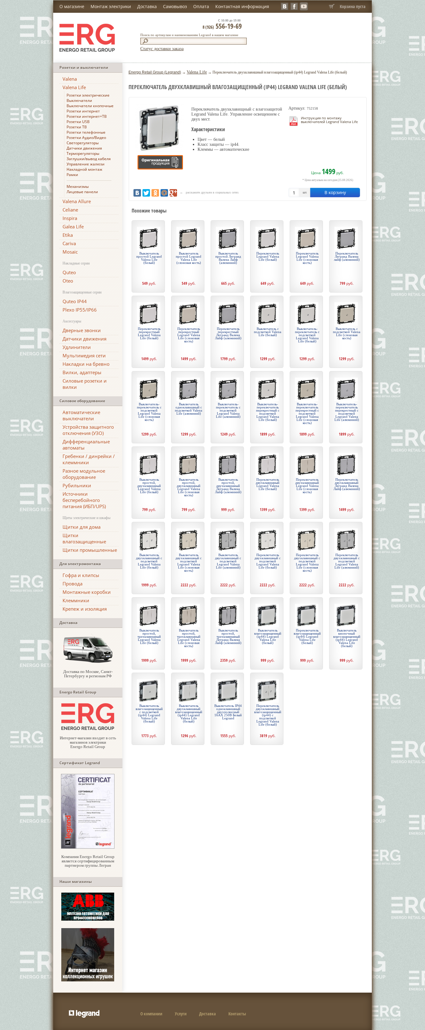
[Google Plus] (173, 193)
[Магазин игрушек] (87, 980)
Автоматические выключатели (81, 415)
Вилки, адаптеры (82, 372)
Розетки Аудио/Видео (86, 137)
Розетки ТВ (77, 127)
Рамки (72, 174)
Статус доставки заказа (162, 48)
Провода (72, 583)
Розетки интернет (83, 111)
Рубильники (77, 485)
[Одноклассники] (155, 193)
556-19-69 (222, 26)
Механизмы (78, 186)
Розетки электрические (88, 95)
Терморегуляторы (83, 153)
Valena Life (74, 87)
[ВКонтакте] (137, 193)
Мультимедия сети (84, 355)
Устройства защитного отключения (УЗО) (88, 430)
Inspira (70, 218)
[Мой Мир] (164, 193)
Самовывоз (175, 6)
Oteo (68, 281)
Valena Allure (77, 201)
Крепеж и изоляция (85, 609)
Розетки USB (78, 121)
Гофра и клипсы (81, 575)
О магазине (71, 6)
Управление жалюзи (86, 164)
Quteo (69, 272)
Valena (70, 79)
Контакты (237, 1014)
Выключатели (79, 100)
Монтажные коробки (87, 592)
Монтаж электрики (111, 6)
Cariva (69, 243)
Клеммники (76, 600)
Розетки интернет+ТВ (87, 116)
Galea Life (73, 226)
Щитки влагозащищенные (84, 538)
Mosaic (70, 252)
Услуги (181, 1014)
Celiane (70, 210)
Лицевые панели (82, 191)
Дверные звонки (82, 330)
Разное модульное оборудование (84, 474)
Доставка (147, 6)
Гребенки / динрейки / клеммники (89, 459)
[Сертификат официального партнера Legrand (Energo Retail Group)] (87, 847)
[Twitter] (146, 193)
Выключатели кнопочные (90, 105)
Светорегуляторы (83, 142)
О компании (151, 1014)
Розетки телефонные (86, 132)
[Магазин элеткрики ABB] (87, 919)
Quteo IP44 (75, 301)
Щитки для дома (81, 527)
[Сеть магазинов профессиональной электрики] (87, 728)
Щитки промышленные (90, 550)
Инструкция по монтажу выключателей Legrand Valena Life (329, 120)
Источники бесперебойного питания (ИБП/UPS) (84, 500)
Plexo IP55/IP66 (80, 310)
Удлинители (77, 347)
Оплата (201, 6)
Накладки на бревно (86, 364)
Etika (68, 235)
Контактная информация (242, 6)
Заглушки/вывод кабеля (89, 158)
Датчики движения (84, 148)
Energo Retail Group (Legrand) (154, 72)
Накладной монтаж (84, 169)
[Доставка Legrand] (87, 662)
